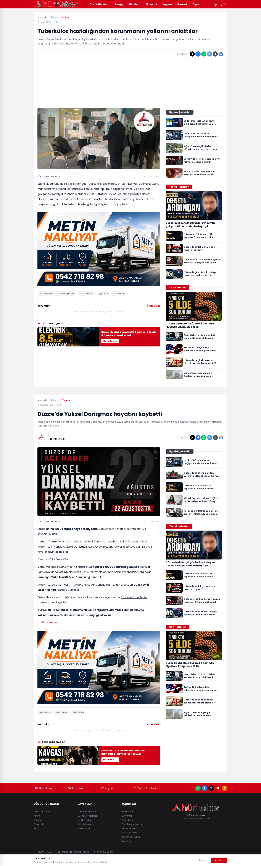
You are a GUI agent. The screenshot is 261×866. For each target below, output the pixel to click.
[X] (211, 788)
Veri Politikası (128, 828)
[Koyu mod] (215, 4)
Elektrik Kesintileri (86, 824)
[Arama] (220, 4)
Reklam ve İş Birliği (130, 836)
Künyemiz (77, 788)
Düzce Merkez (49, 622)
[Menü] (225, 4)
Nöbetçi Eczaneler (87, 811)
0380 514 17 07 (45, 851)
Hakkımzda (127, 811)
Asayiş (119, 4)
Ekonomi (151, 4)
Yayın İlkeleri (127, 820)
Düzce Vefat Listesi (88, 815)
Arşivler (109, 788)
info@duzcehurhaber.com (75, 851)
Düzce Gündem (99, 4)
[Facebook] (204, 788)
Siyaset (182, 4)
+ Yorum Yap (153, 305)
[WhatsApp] (198, 788)
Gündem (134, 4)
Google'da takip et (51, 176)
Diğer (196, 4)
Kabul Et (219, 860)
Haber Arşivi (84, 828)
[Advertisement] (130, 83)
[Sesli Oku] (145, 176)
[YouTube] (218, 788)
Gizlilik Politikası (147, 788)
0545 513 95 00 (105, 851)
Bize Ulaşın (45, 788)
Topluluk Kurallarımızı (132, 824)
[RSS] (224, 788)
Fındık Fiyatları (85, 820)
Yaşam (167, 4)
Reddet (203, 860)
